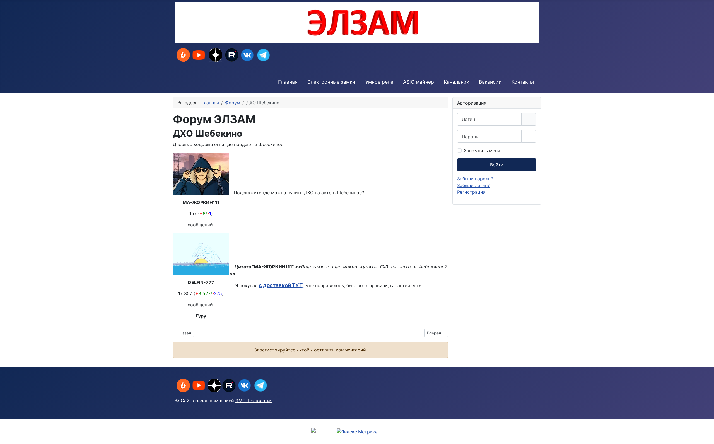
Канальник (456, 82)
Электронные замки (331, 82)
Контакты (523, 82)
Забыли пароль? (475, 178)
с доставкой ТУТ (281, 285)
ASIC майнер (418, 82)
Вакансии (490, 82)
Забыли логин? (473, 185)
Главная (288, 82)
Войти (496, 165)
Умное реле (379, 82)
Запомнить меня (482, 150)
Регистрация (472, 192)
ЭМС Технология (253, 400)
